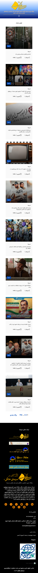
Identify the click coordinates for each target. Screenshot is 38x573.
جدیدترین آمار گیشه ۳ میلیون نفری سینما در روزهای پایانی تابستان (19, 92)
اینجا (24, 499)
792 (20, 415)
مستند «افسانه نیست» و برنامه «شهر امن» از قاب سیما (20, 325)
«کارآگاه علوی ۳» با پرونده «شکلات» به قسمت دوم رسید (19, 286)
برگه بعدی (13, 415)
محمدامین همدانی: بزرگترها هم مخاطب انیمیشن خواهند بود (20, 247)
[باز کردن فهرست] (19, 16)
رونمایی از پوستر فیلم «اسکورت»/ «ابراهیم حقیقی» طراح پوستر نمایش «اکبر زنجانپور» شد (20, 364)
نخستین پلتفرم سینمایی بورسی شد (23, 54)
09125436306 (29, 516)
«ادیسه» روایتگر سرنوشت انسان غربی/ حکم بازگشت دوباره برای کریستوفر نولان (19, 402)
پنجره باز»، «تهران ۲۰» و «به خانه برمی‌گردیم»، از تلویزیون (20, 169)
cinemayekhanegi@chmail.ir (29, 526)
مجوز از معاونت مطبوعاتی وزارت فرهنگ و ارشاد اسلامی (19, 488)
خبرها (9, 46)
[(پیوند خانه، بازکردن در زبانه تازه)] (19, 5)
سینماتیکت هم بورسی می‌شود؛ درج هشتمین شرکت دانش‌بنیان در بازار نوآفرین (19, 131)
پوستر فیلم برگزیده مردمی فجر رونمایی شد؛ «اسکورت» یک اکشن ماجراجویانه (21, 208)
